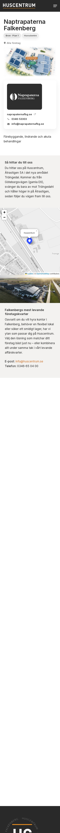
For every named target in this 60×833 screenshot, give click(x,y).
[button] (55, 6)
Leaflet (30, 273)
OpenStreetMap (42, 273)
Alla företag (13, 43)
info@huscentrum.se (29, 361)
